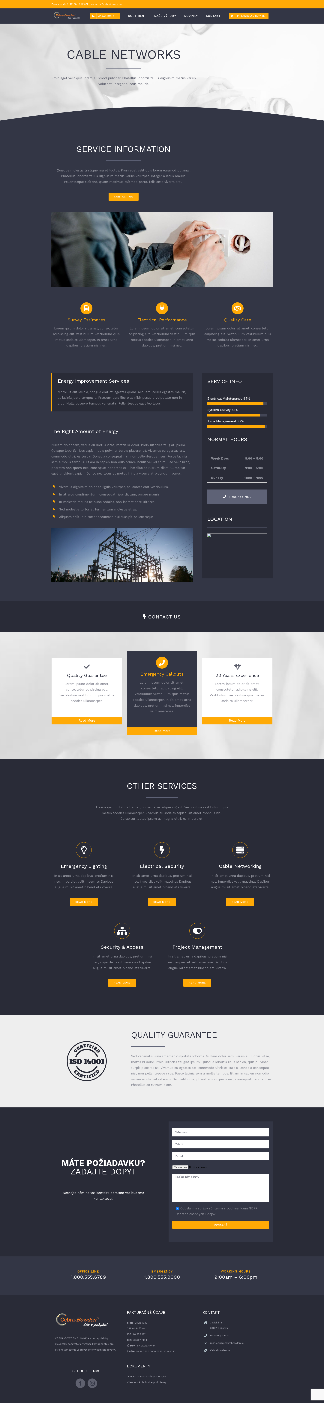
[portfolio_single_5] (162, 215)
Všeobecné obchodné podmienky (146, 1382)
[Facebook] (80, 1383)
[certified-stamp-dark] (87, 1044)
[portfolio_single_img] (122, 531)
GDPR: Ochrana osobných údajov (146, 1376)
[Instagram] (92, 1383)
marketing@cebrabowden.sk (106, 4)
